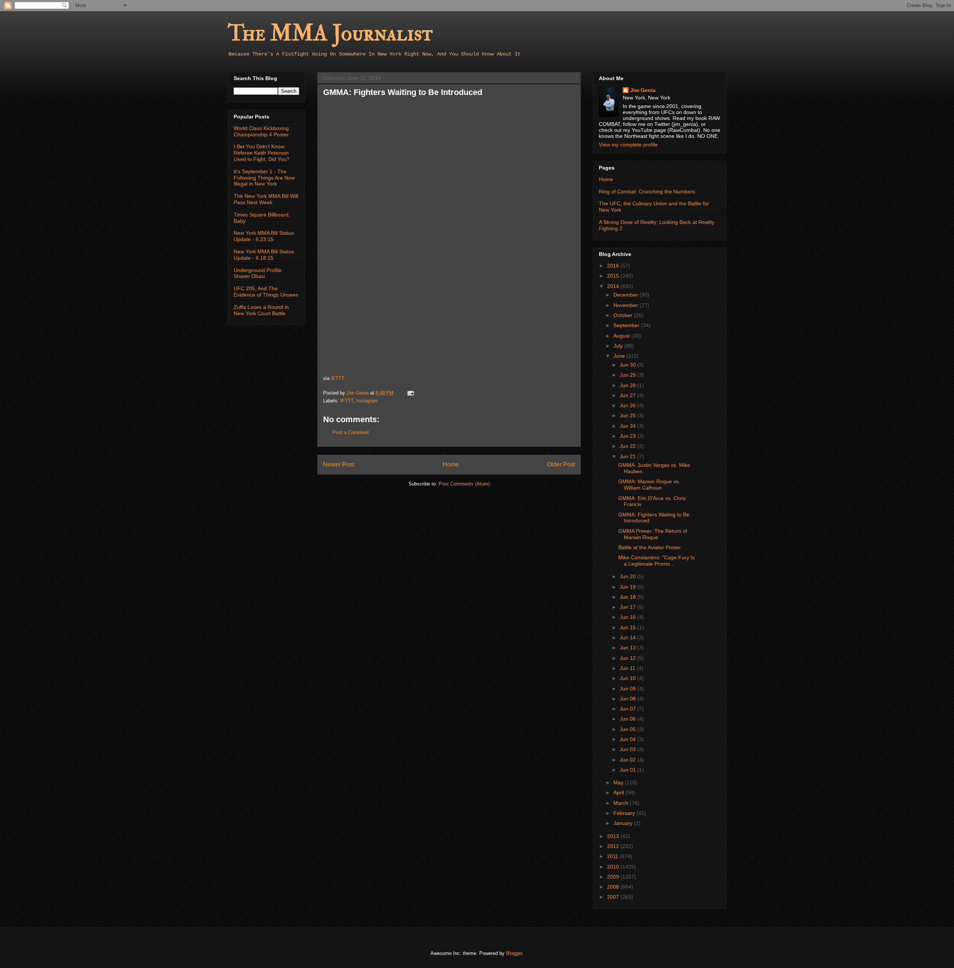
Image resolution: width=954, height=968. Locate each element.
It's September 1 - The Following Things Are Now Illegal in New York (264, 177)
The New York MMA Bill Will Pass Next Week (266, 199)
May (619, 782)
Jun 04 (628, 739)
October (623, 315)
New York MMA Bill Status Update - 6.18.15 (264, 255)
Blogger (514, 953)
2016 (613, 266)
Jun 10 (628, 678)
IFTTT (337, 378)
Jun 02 (628, 760)
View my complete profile (628, 145)
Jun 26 (628, 405)
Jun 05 (628, 729)
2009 (613, 877)
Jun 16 (628, 617)
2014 (613, 286)
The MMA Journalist (330, 33)
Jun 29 (628, 375)
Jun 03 (628, 749)
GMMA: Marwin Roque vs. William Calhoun (649, 484)
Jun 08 (628, 699)
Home (451, 464)
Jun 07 (628, 709)
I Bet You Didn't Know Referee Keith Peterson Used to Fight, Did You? (262, 152)
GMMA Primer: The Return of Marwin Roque (652, 534)
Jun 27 (628, 395)
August (622, 336)
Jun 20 (628, 576)
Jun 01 (628, 770)
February (624, 813)
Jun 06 (628, 719)
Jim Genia (643, 90)
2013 (613, 836)
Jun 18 (628, 597)
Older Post (561, 464)
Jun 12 (628, 658)
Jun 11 (628, 668)
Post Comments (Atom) (464, 484)
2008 (613, 887)
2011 (613, 856)
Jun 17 (628, 607)
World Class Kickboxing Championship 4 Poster (261, 131)
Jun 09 (628, 689)
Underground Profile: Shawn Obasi (258, 273)
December (626, 295)
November (626, 305)
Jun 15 (628, 627)
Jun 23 (628, 436)
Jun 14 (628, 637)
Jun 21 (628, 456)
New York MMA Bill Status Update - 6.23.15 (264, 236)
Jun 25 (628, 415)
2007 (613, 897)
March (621, 803)
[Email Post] (410, 393)
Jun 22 (628, 446)
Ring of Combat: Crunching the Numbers (647, 191)
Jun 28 (628, 385)
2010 (613, 867)
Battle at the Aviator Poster (649, 547)
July (618, 346)
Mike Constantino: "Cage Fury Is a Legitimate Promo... (656, 560)
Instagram (367, 401)
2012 (613, 846)
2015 (613, 276)
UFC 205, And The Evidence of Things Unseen (266, 291)
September (627, 325)
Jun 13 (628, 648)
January (623, 823)
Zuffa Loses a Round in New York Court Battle (261, 310)
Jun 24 (628, 426)
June (619, 356)
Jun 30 (628, 365)
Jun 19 (628, 587)
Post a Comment (350, 432)
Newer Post (338, 464)
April (619, 792)
